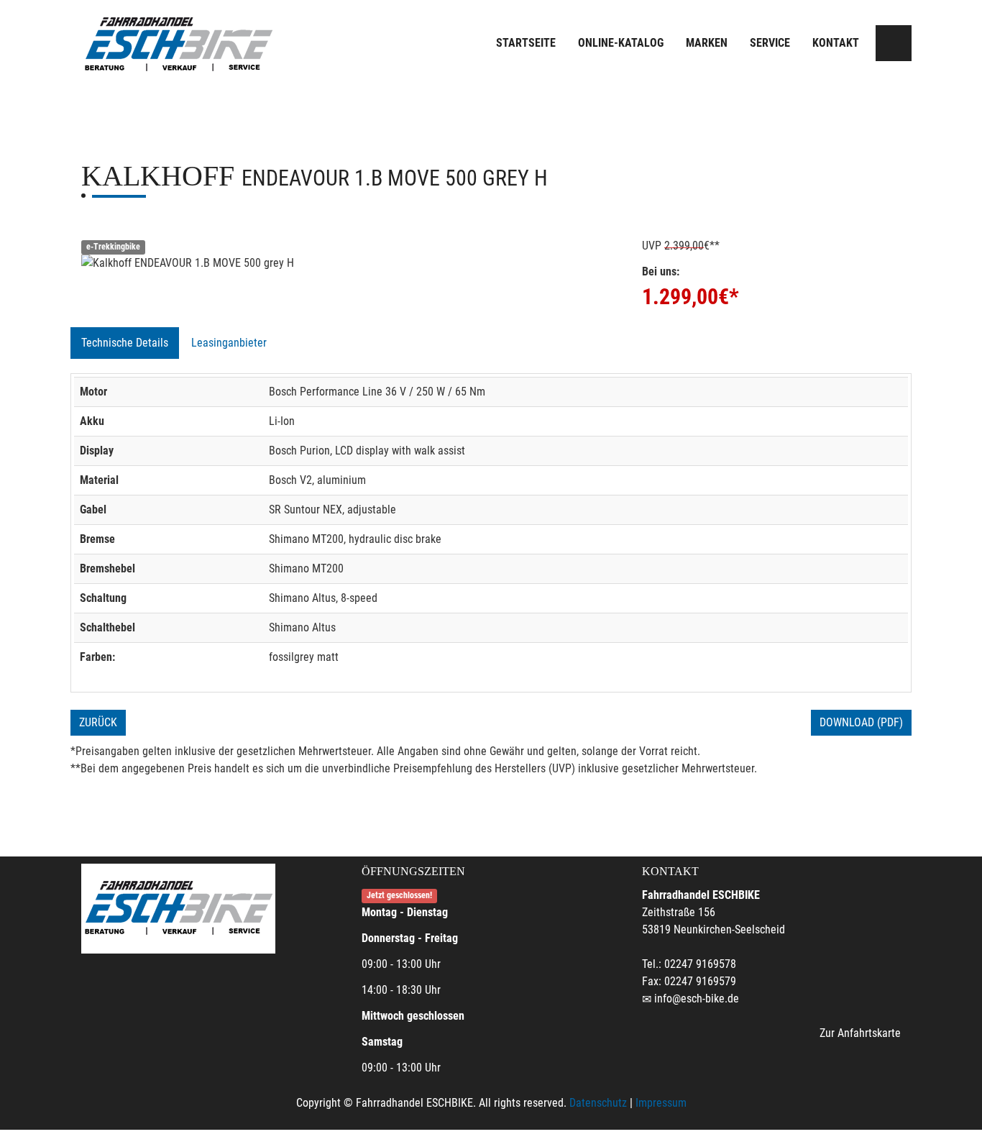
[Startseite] (178, 45)
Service (770, 43)
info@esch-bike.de (696, 998)
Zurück (98, 722)
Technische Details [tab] (124, 342)
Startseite (526, 43)
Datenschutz (598, 1103)
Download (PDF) (861, 722)
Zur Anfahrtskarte (860, 1033)
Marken (707, 43)
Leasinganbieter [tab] (229, 342)
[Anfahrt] (894, 43)
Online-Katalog (621, 43)
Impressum (661, 1103)
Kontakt (835, 43)
